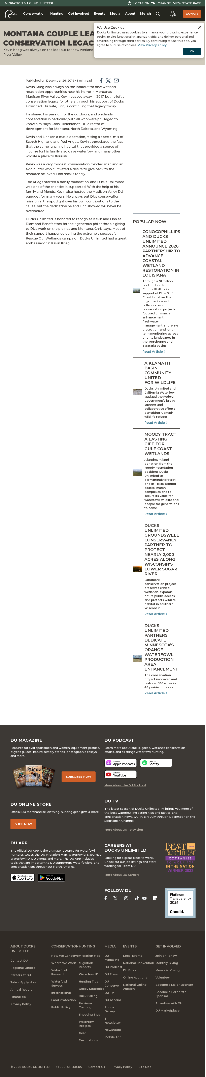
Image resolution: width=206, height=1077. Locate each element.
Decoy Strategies (91, 989)
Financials (18, 997)
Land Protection (63, 1000)
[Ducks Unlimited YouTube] (144, 898)
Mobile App (113, 1037)
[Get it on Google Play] (51, 878)
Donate (192, 14)
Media (115, 14)
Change (164, 3)
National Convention (138, 963)
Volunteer (43, 3)
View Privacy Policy (152, 45)
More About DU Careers (121, 875)
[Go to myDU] (172, 14)
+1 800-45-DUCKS (69, 1067)
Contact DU (19, 960)
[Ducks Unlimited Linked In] (155, 898)
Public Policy (60, 1007)
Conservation (34, 14)
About (130, 14)
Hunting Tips (88, 981)
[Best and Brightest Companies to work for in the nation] (180, 857)
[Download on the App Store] (22, 878)
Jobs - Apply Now (23, 982)
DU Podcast (113, 967)
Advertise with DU (169, 1003)
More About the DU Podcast (125, 785)
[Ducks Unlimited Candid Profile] (180, 903)
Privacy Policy (20, 1004)
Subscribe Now (78, 776)
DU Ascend (113, 1000)
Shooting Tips (89, 1014)
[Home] (11, 14)
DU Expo (129, 970)
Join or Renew (166, 956)
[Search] (158, 14)
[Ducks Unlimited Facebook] (105, 898)
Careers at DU (20, 975)
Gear (82, 1033)
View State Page (187, 3)
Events (99, 14)
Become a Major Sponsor (174, 985)
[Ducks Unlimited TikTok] (137, 898)
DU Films (111, 974)
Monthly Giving (167, 963)
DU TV (109, 993)
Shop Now (23, 824)
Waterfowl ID (88, 974)
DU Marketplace (167, 1010)
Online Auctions (135, 977)
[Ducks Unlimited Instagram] (126, 898)
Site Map (145, 1067)
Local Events (132, 956)
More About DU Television (123, 829)
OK (192, 51)
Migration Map (18, 3)
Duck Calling (88, 996)
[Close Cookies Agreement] (199, 27)
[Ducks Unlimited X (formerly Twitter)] (115, 898)
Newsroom (113, 1030)
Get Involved (78, 14)
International (61, 993)
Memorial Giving (168, 970)
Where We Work (63, 963)
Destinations (88, 1040)
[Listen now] (120, 763)
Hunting (56, 14)
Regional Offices (22, 968)
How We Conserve (65, 956)
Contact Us (96, 1067)
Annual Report (21, 989)
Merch (145, 14)
